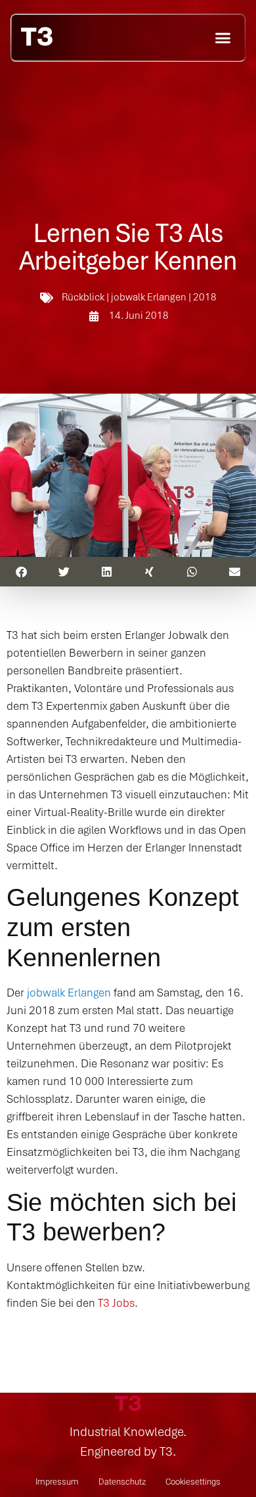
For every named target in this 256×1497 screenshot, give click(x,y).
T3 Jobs (116, 1302)
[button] (223, 37)
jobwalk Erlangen (69, 992)
